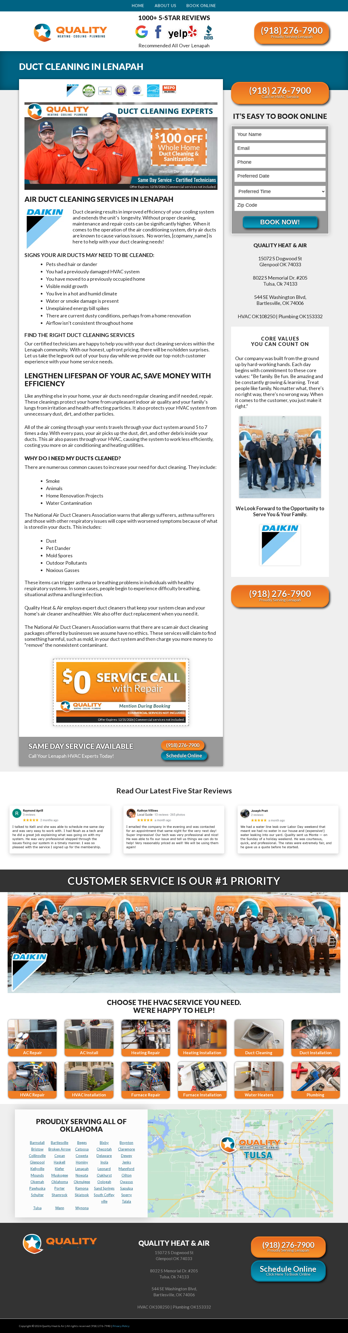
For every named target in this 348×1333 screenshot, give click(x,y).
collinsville (37, 1155)
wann (59, 1208)
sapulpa (126, 1188)
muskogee (59, 1175)
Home (138, 5)
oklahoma (59, 1182)
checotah (104, 1149)
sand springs (104, 1188)
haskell (59, 1162)
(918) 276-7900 (292, 32)
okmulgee (82, 1182)
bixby (104, 1142)
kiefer (59, 1169)
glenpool (37, 1162)
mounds (37, 1175)
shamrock (59, 1195)
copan (59, 1155)
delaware (104, 1155)
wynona (82, 1208)
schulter (37, 1195)
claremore (126, 1149)
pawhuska (37, 1188)
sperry (126, 1195)
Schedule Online (184, 756)
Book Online (201, 5)
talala (126, 1201)
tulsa (37, 1208)
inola (104, 1162)
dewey (126, 1155)
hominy (82, 1162)
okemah (37, 1182)
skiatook (82, 1195)
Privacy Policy (121, 1326)
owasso (126, 1182)
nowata (82, 1175)
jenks (126, 1162)
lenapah (82, 1169)
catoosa (82, 1149)
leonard (104, 1169)
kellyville (37, 1169)
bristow (37, 1149)
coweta (82, 1155)
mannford (126, 1169)
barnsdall (37, 1142)
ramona (81, 1188)
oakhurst (104, 1175)
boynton (126, 1142)
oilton (127, 1175)
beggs (82, 1142)
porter (59, 1188)
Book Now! (280, 222)
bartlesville (59, 1142)
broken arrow (59, 1149)
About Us (165, 5)
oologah (104, 1182)
